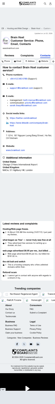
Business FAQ (11, 326)
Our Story (9, 309)
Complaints (27, 55)
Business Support (13, 329)
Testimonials (10, 316)
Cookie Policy (35, 333)
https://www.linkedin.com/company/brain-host (29, 124)
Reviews (9, 55)
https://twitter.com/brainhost (23, 118)
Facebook (17, 344)
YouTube (31, 344)
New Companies (25, 338)
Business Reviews (40, 338)
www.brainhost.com (15, 150)
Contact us (10, 313)
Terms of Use (35, 326)
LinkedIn (38, 344)
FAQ (31, 309)
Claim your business (13, 333)
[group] (6, 61)
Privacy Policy (35, 329)
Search (45, 3)
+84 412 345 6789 (18, 79)
